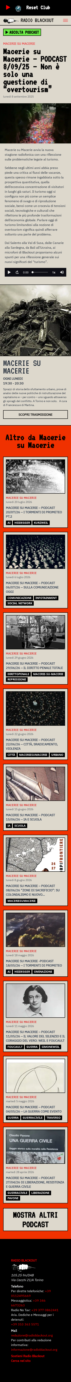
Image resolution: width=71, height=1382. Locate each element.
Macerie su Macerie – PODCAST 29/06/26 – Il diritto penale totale (34, 665)
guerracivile (33, 1117)
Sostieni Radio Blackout (28, 1356)
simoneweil (51, 1047)
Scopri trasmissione (35, 414)
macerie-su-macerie (48, 674)
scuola (20, 825)
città (11, 755)
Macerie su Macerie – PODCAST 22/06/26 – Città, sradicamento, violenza (32, 744)
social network (19, 603)
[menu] (62, 20)
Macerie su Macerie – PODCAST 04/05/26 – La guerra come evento (34, 1109)
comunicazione (19, 598)
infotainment (46, 598)
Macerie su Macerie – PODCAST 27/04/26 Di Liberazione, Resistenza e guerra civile (35, 1182)
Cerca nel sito (21, 1361)
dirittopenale (18, 674)
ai (8, 523)
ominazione (43, 971)
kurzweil (41, 523)
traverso (54, 1117)
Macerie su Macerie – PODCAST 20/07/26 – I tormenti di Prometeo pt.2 (34, 512)
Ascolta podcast (24, 32)
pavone (13, 1198)
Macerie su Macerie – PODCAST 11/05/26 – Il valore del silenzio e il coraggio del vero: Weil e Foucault (35, 1036)
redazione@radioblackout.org (32, 1335)
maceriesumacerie (33, 755)
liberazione (40, 1193)
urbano (57, 755)
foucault (14, 1047)
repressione (16, 679)
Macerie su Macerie (19, 44)
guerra (32, 1047)
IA (8, 825)
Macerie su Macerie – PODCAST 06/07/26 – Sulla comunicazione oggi (32, 587)
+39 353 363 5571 (25, 1324)
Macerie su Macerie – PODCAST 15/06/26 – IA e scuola (30, 817)
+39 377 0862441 (45, 1310)
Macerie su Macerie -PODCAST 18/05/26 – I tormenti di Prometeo (34, 963)
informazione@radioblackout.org (34, 1350)
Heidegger (22, 523)
